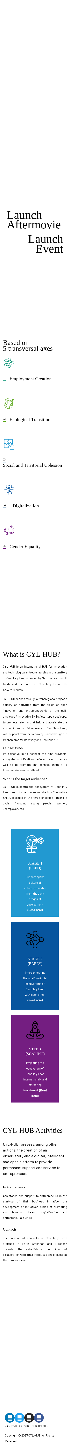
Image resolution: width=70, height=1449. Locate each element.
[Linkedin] (10, 1418)
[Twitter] (19, 1418)
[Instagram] (29, 1418)
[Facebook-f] (39, 1418)
